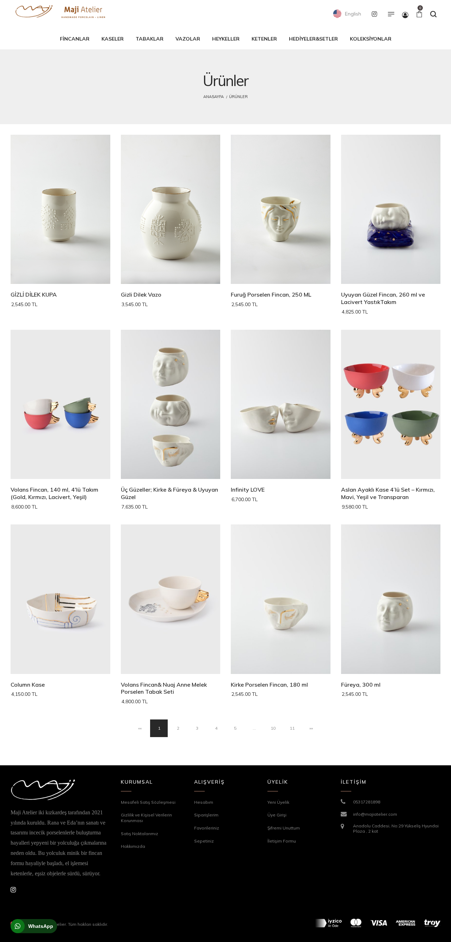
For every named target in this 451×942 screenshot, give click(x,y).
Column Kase (28, 684)
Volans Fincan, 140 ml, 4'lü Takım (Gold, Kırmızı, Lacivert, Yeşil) (54, 493)
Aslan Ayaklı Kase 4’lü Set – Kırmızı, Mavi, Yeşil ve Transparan (388, 493)
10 (273, 728)
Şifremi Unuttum (283, 828)
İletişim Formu (281, 841)
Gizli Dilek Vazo (141, 294)
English (352, 14)
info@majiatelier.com (375, 814)
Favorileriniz (206, 828)
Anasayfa (213, 96)
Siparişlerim (206, 815)
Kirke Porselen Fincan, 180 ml (269, 684)
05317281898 (366, 801)
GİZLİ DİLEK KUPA (34, 294)
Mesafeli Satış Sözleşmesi (148, 802)
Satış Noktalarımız (139, 833)
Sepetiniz (204, 841)
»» (311, 728)
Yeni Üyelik (278, 802)
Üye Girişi (276, 815)
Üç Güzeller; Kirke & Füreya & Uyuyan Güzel (169, 493)
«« (140, 728)
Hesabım (203, 802)
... (254, 728)
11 (292, 728)
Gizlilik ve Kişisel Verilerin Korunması (146, 817)
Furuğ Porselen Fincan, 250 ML (271, 294)
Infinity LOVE (248, 489)
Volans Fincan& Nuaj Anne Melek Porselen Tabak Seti (164, 688)
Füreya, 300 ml (361, 684)
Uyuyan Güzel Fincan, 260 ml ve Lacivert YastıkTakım (383, 298)
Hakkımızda (133, 846)
